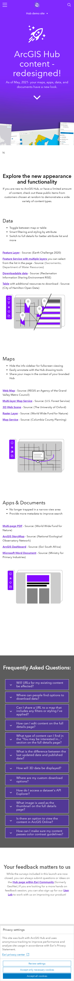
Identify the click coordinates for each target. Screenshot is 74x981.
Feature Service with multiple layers (25, 258)
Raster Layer (10, 413)
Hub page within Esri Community (33, 882)
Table (6, 283)
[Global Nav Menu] (5, 5)
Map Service (10, 419)
